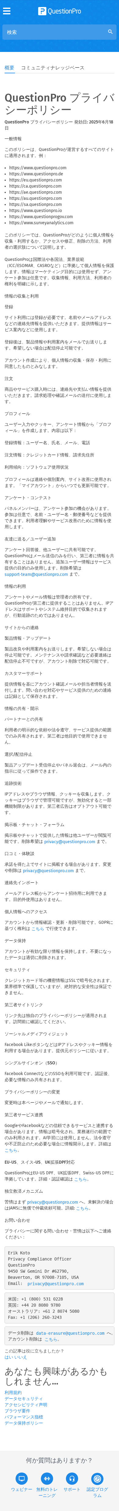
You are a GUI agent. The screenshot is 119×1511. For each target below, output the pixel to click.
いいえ (20, 1357)
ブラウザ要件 (17, 1411)
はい (9, 1357)
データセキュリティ (24, 1398)
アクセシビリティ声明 (26, 1404)
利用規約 (13, 1392)
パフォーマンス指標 (24, 1417)
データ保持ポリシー (24, 1423)
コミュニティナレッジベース (53, 68)
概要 (9, 68)
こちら (37, 928)
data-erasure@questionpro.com (70, 1333)
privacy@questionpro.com (69, 841)
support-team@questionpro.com (36, 574)
